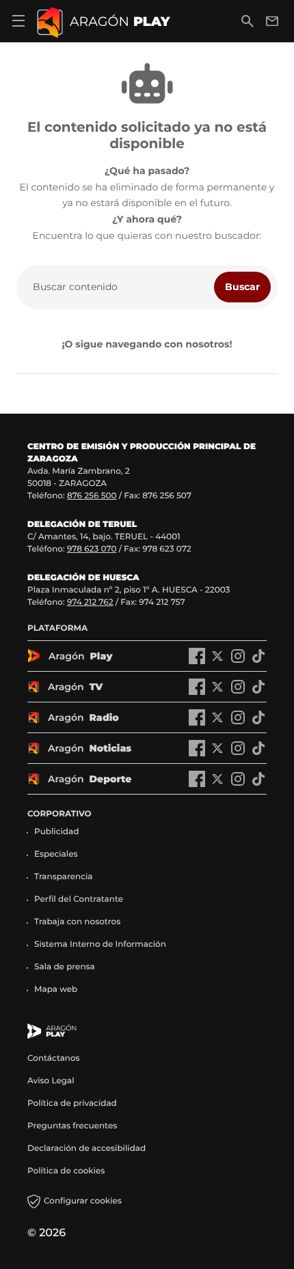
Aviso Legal (51, 1081)
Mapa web (55, 989)
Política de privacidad (72, 1103)
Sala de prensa (64, 967)
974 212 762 (90, 602)
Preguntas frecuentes (72, 1126)
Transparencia (63, 877)
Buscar (242, 287)
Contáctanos (53, 1058)
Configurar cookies (83, 1201)
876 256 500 (92, 496)
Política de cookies (66, 1171)
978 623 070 (91, 549)
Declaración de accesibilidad (87, 1148)
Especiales (56, 854)
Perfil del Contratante (78, 899)
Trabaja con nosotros (77, 922)
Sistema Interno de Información (100, 944)
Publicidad (56, 832)
